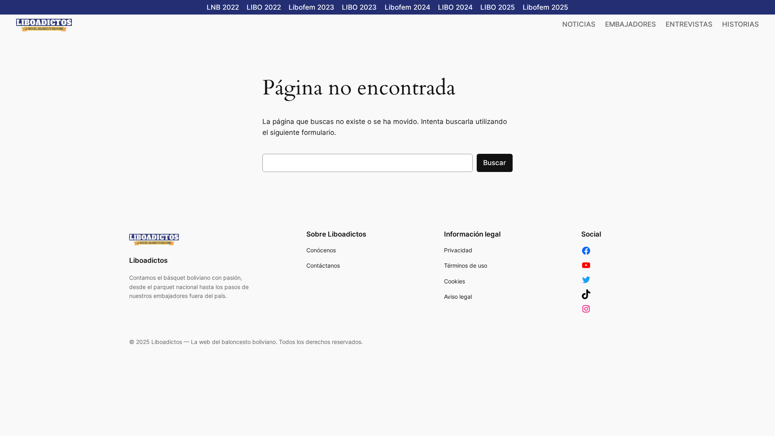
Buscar (494, 163)
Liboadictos (148, 260)
